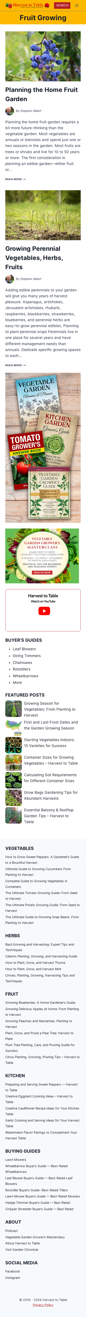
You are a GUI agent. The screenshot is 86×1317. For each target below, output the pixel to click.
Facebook (12, 1271)
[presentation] (43, 56)
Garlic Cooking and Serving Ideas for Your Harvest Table (42, 1123)
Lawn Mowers (15, 1159)
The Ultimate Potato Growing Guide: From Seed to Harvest (42, 907)
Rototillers (21, 669)
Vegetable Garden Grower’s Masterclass (35, 1237)
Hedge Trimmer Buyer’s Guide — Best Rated (37, 1202)
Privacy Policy (43, 1305)
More (17, 682)
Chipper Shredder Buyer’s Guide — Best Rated (39, 1209)
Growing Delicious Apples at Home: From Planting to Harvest (42, 1011)
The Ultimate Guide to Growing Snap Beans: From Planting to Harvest (42, 920)
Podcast (11, 1231)
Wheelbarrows (25, 676)
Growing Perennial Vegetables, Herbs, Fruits (34, 258)
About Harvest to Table (22, 1243)
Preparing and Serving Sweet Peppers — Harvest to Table (41, 1087)
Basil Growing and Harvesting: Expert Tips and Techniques (39, 947)
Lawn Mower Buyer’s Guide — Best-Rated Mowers (42, 1196)
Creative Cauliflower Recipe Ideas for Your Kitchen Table (42, 1111)
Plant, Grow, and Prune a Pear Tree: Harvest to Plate (39, 1036)
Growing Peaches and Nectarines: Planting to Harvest (38, 1024)
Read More (15, 179)
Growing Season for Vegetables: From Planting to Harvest (49, 709)
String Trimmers (27, 656)
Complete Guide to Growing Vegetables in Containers (36, 884)
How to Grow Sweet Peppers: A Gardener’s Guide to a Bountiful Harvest (42, 859)
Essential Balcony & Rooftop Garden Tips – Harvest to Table (48, 816)
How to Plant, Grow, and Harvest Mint (33, 969)
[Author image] (9, 111)
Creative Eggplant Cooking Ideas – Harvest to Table (39, 1099)
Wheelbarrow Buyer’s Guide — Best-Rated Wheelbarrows (36, 1169)
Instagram (12, 1277)
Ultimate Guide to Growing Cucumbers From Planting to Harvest (38, 871)
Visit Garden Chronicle (21, 1249)
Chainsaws (22, 662)
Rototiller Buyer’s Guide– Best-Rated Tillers (36, 1190)
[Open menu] (77, 5)
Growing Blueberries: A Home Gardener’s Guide (40, 1002)
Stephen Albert (30, 111)
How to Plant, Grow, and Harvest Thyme (35, 962)
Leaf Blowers (24, 649)
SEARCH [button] (62, 5)
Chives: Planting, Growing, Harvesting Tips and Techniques (40, 978)
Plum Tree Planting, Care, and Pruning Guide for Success (40, 1047)
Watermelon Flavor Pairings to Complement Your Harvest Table (41, 1135)
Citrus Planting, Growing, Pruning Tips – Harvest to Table (42, 1059)
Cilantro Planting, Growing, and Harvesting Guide (41, 956)
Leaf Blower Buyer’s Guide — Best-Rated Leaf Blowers (39, 1181)
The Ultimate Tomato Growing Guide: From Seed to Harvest (41, 895)
